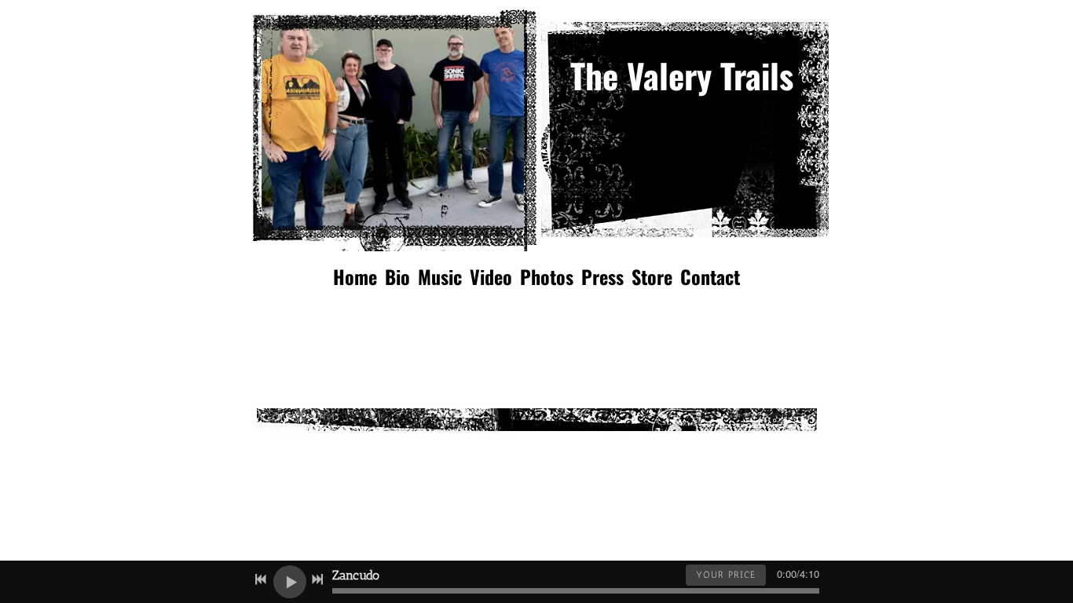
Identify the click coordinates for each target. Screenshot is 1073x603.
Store (652, 276)
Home (355, 276)
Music (440, 276)
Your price (726, 574)
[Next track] (317, 579)
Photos (546, 276)
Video (491, 276)
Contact (710, 276)
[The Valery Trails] (697, 123)
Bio (397, 276)
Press (602, 276)
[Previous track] (261, 579)
